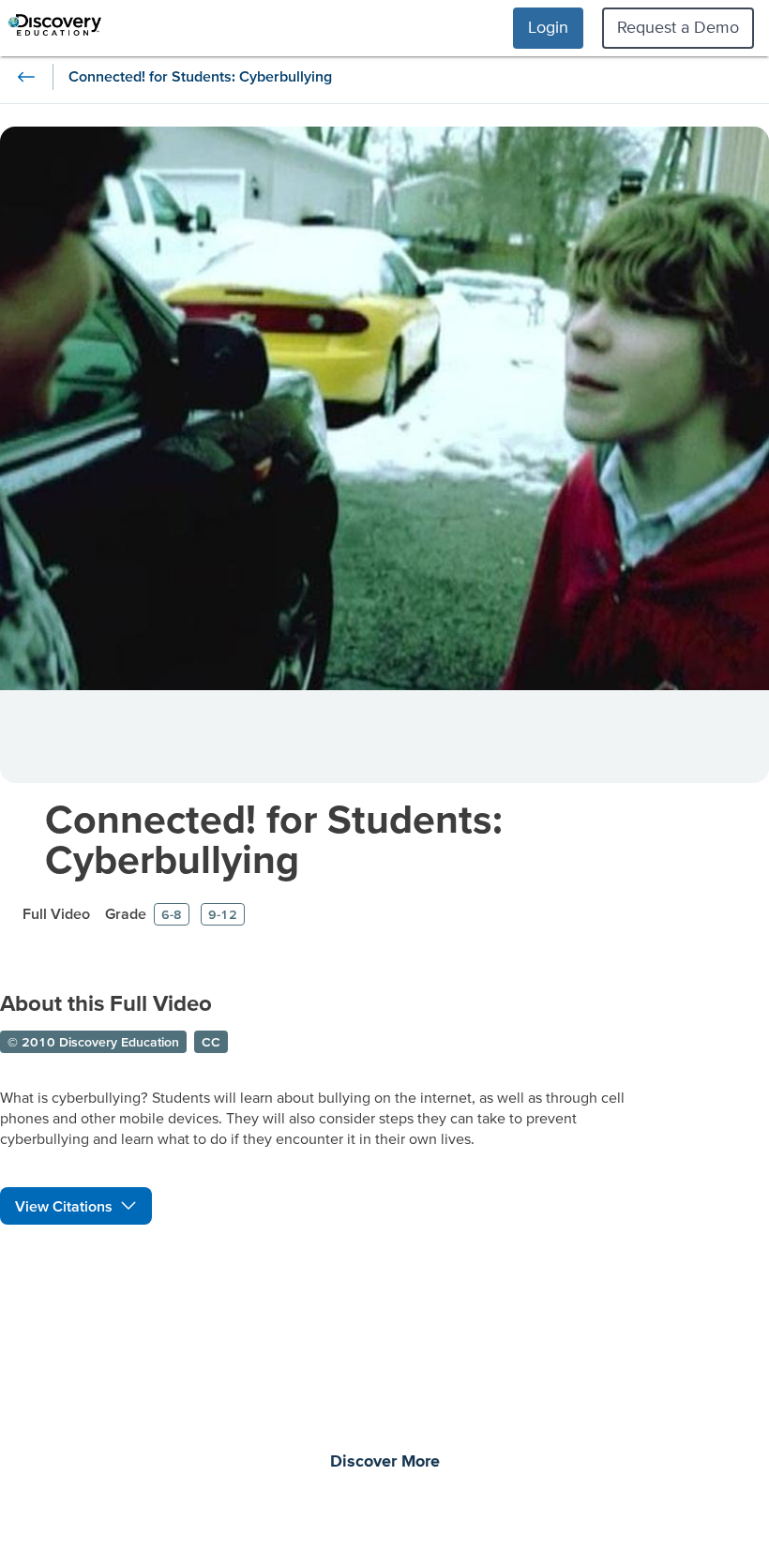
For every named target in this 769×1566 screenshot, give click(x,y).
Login (548, 27)
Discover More (385, 1461)
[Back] (26, 77)
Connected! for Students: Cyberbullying (274, 838)
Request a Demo (678, 27)
